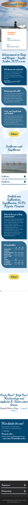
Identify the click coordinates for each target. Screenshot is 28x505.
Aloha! (15, 17)
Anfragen (14, 134)
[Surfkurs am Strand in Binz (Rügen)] (14, 173)
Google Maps (6, 431)
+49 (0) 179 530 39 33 (13, 40)
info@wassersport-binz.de (13, 47)
